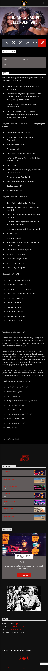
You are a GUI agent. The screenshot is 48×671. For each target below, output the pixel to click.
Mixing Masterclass (11, 486)
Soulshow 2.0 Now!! (11, 501)
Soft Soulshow (9, 479)
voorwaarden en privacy (15, 629)
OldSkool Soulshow (11, 508)
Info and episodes (24, 575)
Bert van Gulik (11, 626)
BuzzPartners (20, 626)
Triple (16, 624)
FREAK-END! (8, 471)
